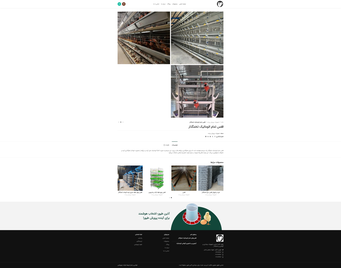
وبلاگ (167, 244)
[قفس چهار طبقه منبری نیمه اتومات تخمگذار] (130, 178)
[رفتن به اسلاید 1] (171, 197)
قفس (184, 192)
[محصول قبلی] (123, 122)
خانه (222, 122)
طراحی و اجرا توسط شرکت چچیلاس (127, 265)
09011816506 (218, 257)
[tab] (175, 144)
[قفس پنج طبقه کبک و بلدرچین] (157, 178)
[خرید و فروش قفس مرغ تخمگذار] (210, 178)
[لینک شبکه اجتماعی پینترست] (210, 136)
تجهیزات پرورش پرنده (213, 122)
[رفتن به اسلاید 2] (169, 197)
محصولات (166, 241)
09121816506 (218, 252)
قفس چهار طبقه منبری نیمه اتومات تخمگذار (130, 192)
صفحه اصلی (166, 238)
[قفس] (184, 178)
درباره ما (167, 248)
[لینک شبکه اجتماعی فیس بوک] (215, 136)
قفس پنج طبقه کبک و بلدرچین (157, 192)
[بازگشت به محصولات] (121, 122)
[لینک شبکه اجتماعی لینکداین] (208, 136)
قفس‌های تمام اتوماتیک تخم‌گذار (187, 238)
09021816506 (218, 254)
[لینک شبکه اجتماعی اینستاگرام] (124, 4)
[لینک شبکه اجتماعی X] (212, 136)
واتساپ (140, 238)
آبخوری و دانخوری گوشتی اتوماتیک (186, 243)
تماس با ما (166, 251)
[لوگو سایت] (219, 4)
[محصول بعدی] (119, 122)
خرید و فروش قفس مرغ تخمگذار (211, 192)
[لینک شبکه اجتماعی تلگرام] (206, 136)
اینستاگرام (139, 241)
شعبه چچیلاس (138, 244)
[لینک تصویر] (219, 238)
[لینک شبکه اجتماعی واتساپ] (119, 4)
